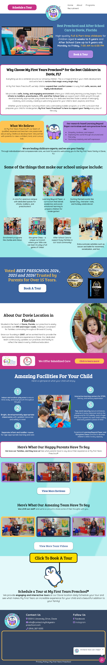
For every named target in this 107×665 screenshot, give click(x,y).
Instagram (80, 622)
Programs (90, 5)
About (79, 5)
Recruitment (73, 8)
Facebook (80, 618)
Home (70, 5)
